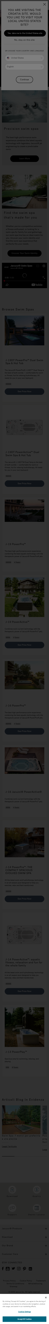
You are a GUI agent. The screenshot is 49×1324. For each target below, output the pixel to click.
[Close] (46, 1297)
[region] (24, 1309)
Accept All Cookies (24, 1319)
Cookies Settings (24, 1312)
